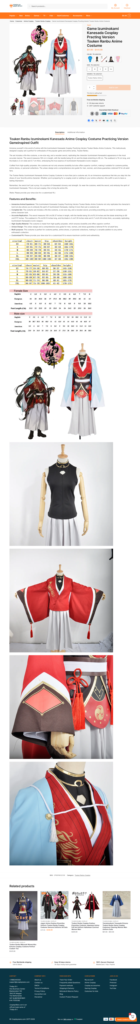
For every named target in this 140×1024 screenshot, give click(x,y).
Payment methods (66, 985)
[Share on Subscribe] (107, 120)
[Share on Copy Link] (115, 120)
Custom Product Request (69, 997)
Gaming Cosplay (91, 988)
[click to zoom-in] (45, 60)
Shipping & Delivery (67, 988)
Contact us (38, 983)
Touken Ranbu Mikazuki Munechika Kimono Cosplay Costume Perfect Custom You (22, 947)
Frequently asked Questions (70, 983)
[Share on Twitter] (96, 120)
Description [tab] (59, 132)
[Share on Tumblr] (111, 120)
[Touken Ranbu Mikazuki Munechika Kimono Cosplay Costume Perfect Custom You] (23, 915)
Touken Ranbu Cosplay (43, 21)
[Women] (118, 59)
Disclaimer (38, 997)
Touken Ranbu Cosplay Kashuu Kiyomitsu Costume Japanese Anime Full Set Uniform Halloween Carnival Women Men (85, 926)
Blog (61, 994)
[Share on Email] (104, 120)
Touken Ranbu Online (95, 78)
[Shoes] (97, 59)
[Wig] (111, 59)
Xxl (111, 69)
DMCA (37, 985)
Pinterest (113, 983)
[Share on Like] (89, 120)
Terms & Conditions (42, 988)
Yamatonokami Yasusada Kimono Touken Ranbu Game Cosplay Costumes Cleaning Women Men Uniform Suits (115, 926)
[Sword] (104, 59)
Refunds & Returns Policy (69, 991)
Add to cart (113, 88)
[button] (79, 60)
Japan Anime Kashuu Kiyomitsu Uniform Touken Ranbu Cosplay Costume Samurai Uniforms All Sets (54, 925)
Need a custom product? (126, 1019)
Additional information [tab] (76, 132)
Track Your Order (66, 980)
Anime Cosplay (29, 21)
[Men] (90, 59)
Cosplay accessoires (92, 985)
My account (89, 980)
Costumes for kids (91, 991)
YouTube (113, 988)
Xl (105, 69)
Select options (23, 955)
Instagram (113, 985)
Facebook (113, 980)
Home (12, 21)
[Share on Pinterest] (100, 120)
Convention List (40, 994)
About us (38, 980)
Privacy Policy (40, 991)
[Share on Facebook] (92, 120)
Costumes (18, 21)
